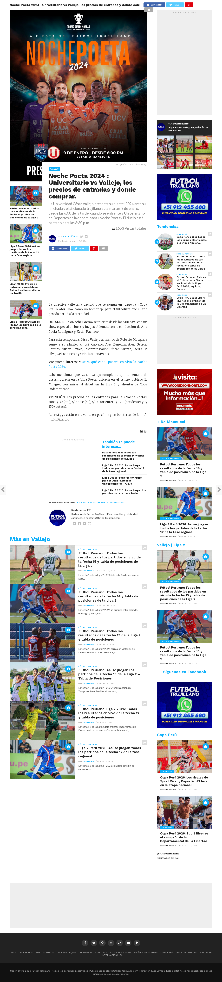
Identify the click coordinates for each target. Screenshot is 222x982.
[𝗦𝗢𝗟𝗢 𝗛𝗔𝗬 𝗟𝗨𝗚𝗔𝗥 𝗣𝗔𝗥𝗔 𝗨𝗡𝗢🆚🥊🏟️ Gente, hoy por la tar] (203, 163)
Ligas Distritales (186, 952)
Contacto (49, 952)
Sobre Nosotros (30, 952)
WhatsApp (206, 952)
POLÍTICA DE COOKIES (146, 952)
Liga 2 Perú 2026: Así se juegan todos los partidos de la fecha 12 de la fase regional (25, 251)
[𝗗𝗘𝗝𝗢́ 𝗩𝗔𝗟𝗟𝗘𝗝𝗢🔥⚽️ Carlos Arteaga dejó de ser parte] (184, 144)
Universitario (116, 502)
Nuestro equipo (67, 952)
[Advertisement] (98, 278)
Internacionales (112, 955)
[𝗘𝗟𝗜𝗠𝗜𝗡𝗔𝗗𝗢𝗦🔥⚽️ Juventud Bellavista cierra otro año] (203, 144)
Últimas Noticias (90, 952)
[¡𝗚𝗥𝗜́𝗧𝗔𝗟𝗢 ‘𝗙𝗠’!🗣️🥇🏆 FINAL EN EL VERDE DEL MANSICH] (165, 144)
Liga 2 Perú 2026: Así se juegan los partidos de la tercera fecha (25, 324)
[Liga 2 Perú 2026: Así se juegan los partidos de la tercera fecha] (26, 318)
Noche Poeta (100, 502)
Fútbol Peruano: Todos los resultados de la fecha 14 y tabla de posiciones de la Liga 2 (24, 213)
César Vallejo (84, 502)
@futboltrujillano (168, 853)
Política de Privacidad (117, 952)
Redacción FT (71, 236)
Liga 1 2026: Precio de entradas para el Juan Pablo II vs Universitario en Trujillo (25, 289)
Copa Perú (167, 952)
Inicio (14, 952)
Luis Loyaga (88, 571)
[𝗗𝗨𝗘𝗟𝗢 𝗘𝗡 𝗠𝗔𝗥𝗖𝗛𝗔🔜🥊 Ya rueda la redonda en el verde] (184, 163)
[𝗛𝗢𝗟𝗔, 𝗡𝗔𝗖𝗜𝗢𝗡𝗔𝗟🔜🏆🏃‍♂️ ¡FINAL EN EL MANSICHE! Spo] (165, 163)
